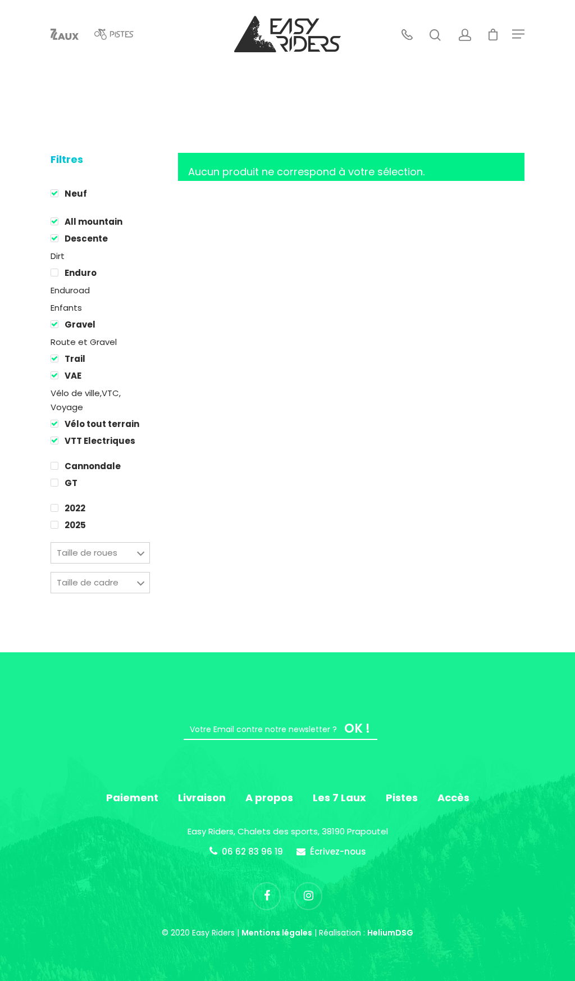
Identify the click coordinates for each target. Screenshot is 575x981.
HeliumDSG (390, 932)
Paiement (132, 798)
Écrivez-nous (338, 851)
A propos (269, 798)
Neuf (76, 193)
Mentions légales (276, 932)
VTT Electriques (100, 441)
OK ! (357, 728)
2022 (75, 508)
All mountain (93, 222)
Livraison (202, 798)
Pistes (402, 798)
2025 (75, 525)
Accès (453, 798)
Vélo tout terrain (102, 424)
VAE (73, 376)
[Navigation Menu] (518, 34)
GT (71, 483)
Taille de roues (87, 552)
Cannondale (93, 466)
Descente (86, 238)
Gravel (80, 324)
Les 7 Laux (339, 798)
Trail (75, 359)
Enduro (81, 273)
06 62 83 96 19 (252, 851)
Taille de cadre (87, 582)
